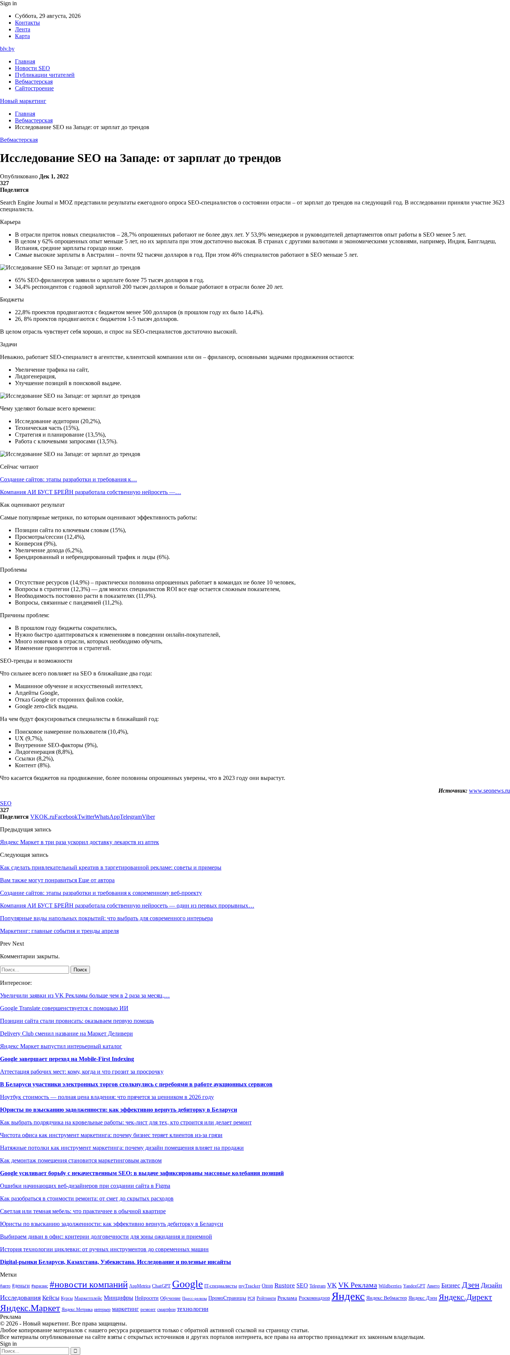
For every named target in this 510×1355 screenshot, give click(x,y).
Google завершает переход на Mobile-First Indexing (67, 1059)
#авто (5, 1286)
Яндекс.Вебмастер (386, 1298)
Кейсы (50, 1297)
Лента (22, 29)
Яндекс (348, 1296)
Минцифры (118, 1298)
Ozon (267, 1286)
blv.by (7, 49)
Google (187, 1284)
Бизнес (450, 1285)
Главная (25, 61)
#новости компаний (89, 1284)
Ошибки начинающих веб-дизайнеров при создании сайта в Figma (85, 1186)
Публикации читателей (45, 75)
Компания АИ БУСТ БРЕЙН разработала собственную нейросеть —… (90, 492)
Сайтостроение (34, 88)
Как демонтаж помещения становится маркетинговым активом (81, 1160)
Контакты (27, 22)
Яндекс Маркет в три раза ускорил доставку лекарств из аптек (79, 842)
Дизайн (491, 1285)
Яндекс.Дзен (422, 1298)
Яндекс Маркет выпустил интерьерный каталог (61, 1046)
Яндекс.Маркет (30, 1307)
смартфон (166, 1309)
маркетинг (125, 1308)
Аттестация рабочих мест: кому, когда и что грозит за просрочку (82, 1071)
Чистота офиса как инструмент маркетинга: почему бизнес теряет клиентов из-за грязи (111, 1135)
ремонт (148, 1309)
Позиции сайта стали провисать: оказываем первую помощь (77, 1021)
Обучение (170, 1298)
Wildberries (390, 1286)
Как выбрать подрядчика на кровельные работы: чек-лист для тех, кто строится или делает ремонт (126, 1122)
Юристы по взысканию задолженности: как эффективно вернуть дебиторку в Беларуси (118, 1109)
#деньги (21, 1286)
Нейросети (147, 1298)
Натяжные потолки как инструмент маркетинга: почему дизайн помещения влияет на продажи (122, 1148)
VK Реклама (357, 1285)
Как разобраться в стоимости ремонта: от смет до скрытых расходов (87, 1198)
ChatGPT (161, 1286)
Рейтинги (266, 1298)
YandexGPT (414, 1286)
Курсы (67, 1298)
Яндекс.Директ (465, 1297)
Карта (22, 36)
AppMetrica (139, 1286)
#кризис (39, 1286)
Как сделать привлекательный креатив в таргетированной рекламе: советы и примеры (110, 867)
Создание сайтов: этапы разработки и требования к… (68, 479)
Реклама (287, 1298)
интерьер (102, 1309)
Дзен (470, 1284)
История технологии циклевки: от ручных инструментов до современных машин (104, 1249)
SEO (6, 803)
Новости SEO (32, 68)
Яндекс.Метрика (77, 1309)
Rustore (284, 1285)
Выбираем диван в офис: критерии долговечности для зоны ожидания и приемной (106, 1236)
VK (332, 1285)
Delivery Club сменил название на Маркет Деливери (66, 1033)
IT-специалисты (220, 1286)
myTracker (249, 1286)
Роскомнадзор (314, 1298)
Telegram (318, 1286)
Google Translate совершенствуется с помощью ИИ (64, 1008)
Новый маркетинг (23, 101)
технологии (192, 1308)
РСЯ (251, 1298)
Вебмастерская (34, 81)
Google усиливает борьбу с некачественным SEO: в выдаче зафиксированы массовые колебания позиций (142, 1173)
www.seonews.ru (489, 790)
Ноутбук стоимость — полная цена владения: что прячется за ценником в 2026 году (107, 1097)
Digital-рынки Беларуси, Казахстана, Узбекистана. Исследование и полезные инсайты (115, 1262)
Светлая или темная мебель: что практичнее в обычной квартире (83, 1211)
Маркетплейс (88, 1298)
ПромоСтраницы (227, 1298)
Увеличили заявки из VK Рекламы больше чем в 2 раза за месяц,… (85, 995)
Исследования (20, 1297)
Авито (433, 1286)
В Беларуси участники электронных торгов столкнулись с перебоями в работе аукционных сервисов (136, 1084)
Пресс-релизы (194, 1298)
